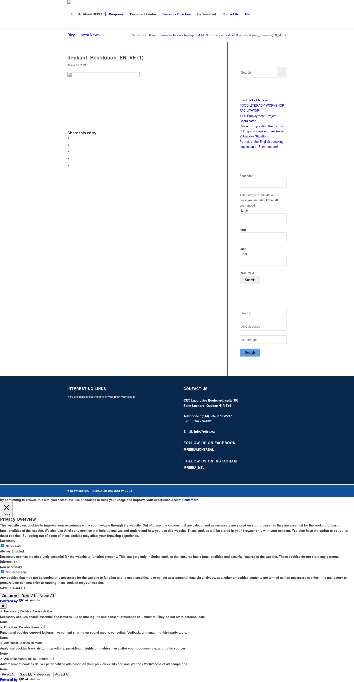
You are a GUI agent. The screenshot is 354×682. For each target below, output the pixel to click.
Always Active (42, 611)
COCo (128, 491)
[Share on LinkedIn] (73, 158)
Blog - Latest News (83, 35)
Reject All (28, 596)
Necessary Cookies (17, 611)
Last (243, 249)
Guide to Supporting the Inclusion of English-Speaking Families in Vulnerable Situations (263, 131)
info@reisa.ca (204, 431)
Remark (36, 627)
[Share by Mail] (73, 165)
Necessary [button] (7, 540)
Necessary (13, 546)
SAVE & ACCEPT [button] (12, 587)
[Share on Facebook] (73, 138)
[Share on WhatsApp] (73, 151)
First (243, 230)
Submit (250, 280)
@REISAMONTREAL (199, 449)
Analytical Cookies (17, 643)
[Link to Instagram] (283, 14)
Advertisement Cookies (20, 659)
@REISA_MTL (194, 467)
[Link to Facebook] (275, 14)
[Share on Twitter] (73, 145)
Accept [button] (176, 499)
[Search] (257, 14)
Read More (190, 499)
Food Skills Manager (254, 100)
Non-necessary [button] (11, 567)
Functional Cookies (17, 627)
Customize (9, 596)
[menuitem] (92, 14)
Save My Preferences (35, 674)
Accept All (47, 596)
